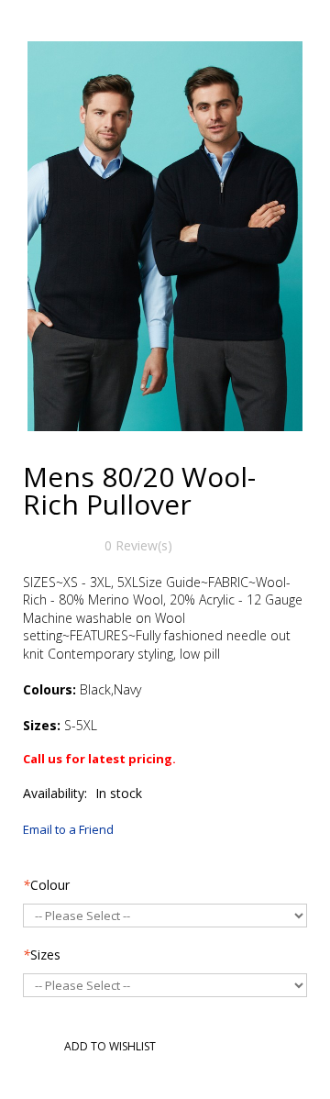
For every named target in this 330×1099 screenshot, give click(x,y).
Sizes (41, 954)
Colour (46, 885)
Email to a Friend (68, 829)
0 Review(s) (138, 545)
